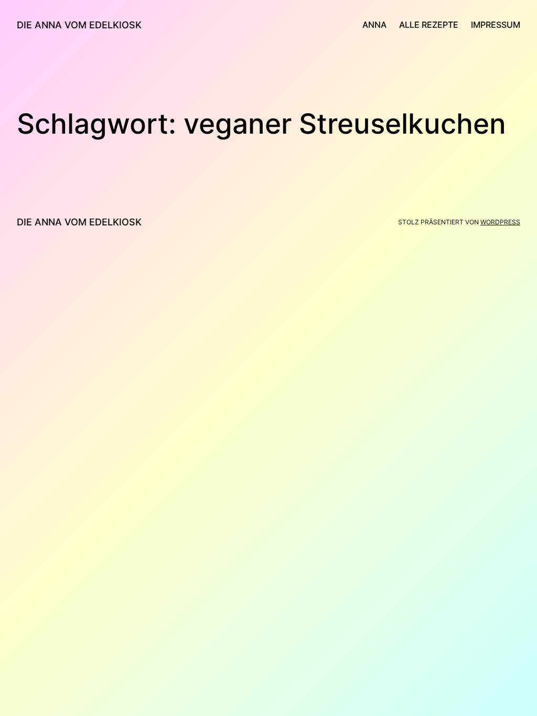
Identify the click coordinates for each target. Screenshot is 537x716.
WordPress (500, 222)
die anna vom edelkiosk (79, 24)
